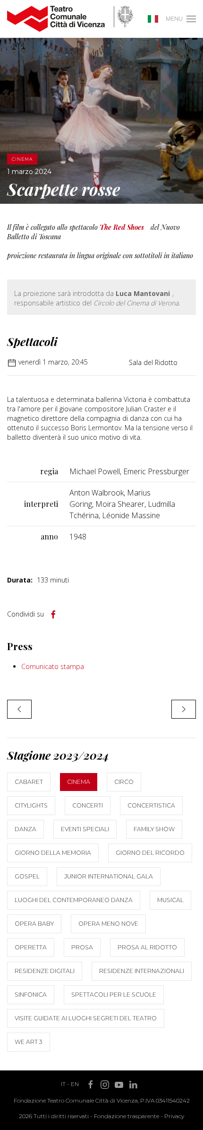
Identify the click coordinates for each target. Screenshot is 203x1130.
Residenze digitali (45, 970)
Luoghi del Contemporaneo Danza (74, 900)
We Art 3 (28, 1041)
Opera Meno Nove (108, 923)
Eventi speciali (85, 829)
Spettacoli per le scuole (113, 994)
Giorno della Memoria (53, 852)
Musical (170, 900)
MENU (174, 18)
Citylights (31, 805)
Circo (124, 781)
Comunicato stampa (52, 666)
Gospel (27, 876)
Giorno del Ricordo (150, 852)
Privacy (174, 1116)
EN (75, 1083)
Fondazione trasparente (126, 1116)
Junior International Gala (108, 876)
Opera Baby (34, 923)
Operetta (31, 947)
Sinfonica (31, 994)
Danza (25, 829)
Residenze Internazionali (141, 970)
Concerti (87, 805)
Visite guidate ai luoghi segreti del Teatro (86, 1018)
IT (63, 1083)
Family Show (154, 829)
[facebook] (53, 614)
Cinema (78, 781)
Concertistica (151, 805)
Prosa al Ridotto (147, 947)
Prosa (82, 947)
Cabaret (29, 781)
